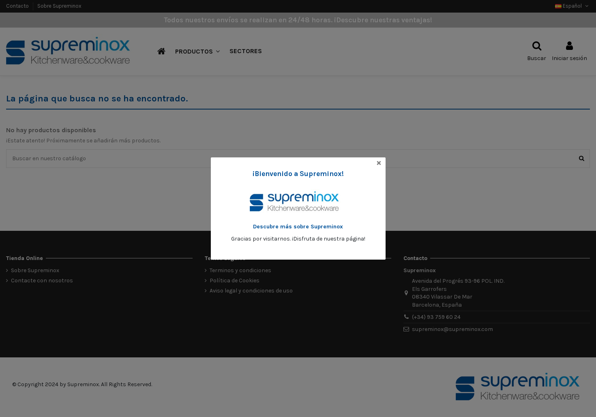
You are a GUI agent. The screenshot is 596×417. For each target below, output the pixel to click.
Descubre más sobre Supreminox (298, 226)
